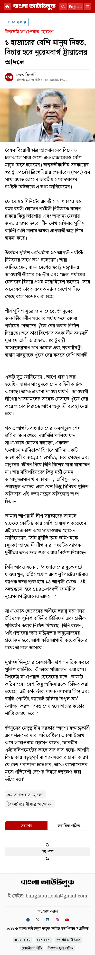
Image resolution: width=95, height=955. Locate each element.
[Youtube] (67, 920)
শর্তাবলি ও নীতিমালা (68, 940)
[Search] (63, 6)
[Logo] (34, 6)
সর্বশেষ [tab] (26, 825)
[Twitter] (38, 920)
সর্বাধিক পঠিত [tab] (68, 825)
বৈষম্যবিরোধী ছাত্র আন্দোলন (29, 804)
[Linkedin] (47, 920)
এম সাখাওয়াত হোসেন (25, 794)
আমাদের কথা (22, 940)
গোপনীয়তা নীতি (31, 948)
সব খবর (47, 852)
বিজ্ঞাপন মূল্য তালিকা (61, 948)
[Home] (7, 6)
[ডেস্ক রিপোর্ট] (9, 77)
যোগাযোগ (43, 940)
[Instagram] (57, 920)
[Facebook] (28, 920)
